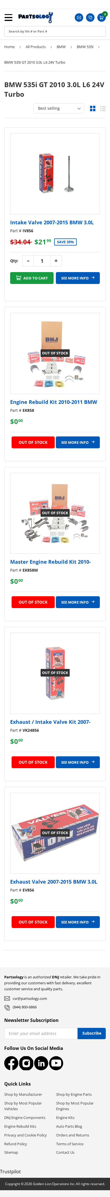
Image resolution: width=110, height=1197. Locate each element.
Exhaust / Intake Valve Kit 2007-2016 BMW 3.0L (50, 721)
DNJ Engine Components (24, 1117)
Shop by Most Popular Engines (75, 1106)
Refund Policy (15, 1143)
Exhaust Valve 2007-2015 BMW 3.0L (53, 881)
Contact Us (65, 1152)
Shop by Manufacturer (23, 1094)
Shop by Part (18, 48)
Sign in (12, 23)
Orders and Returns (72, 1135)
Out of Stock (33, 442)
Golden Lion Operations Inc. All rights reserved (68, 1183)
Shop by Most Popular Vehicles (23, 1106)
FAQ (10, 74)
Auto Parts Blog (69, 1126)
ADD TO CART (35, 278)
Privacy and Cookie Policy (25, 1135)
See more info (75, 278)
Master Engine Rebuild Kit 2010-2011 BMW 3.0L (50, 561)
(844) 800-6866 (25, 1006)
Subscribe (91, 1033)
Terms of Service (69, 1143)
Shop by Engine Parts (74, 1094)
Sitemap (11, 1152)
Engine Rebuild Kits (20, 1126)
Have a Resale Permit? (27, 86)
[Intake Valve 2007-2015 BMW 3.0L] (55, 174)
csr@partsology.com (30, 998)
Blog (10, 61)
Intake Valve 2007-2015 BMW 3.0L (52, 222)
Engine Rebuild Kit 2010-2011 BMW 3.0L (53, 402)
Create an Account (23, 35)
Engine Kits (65, 1117)
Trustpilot (10, 1171)
